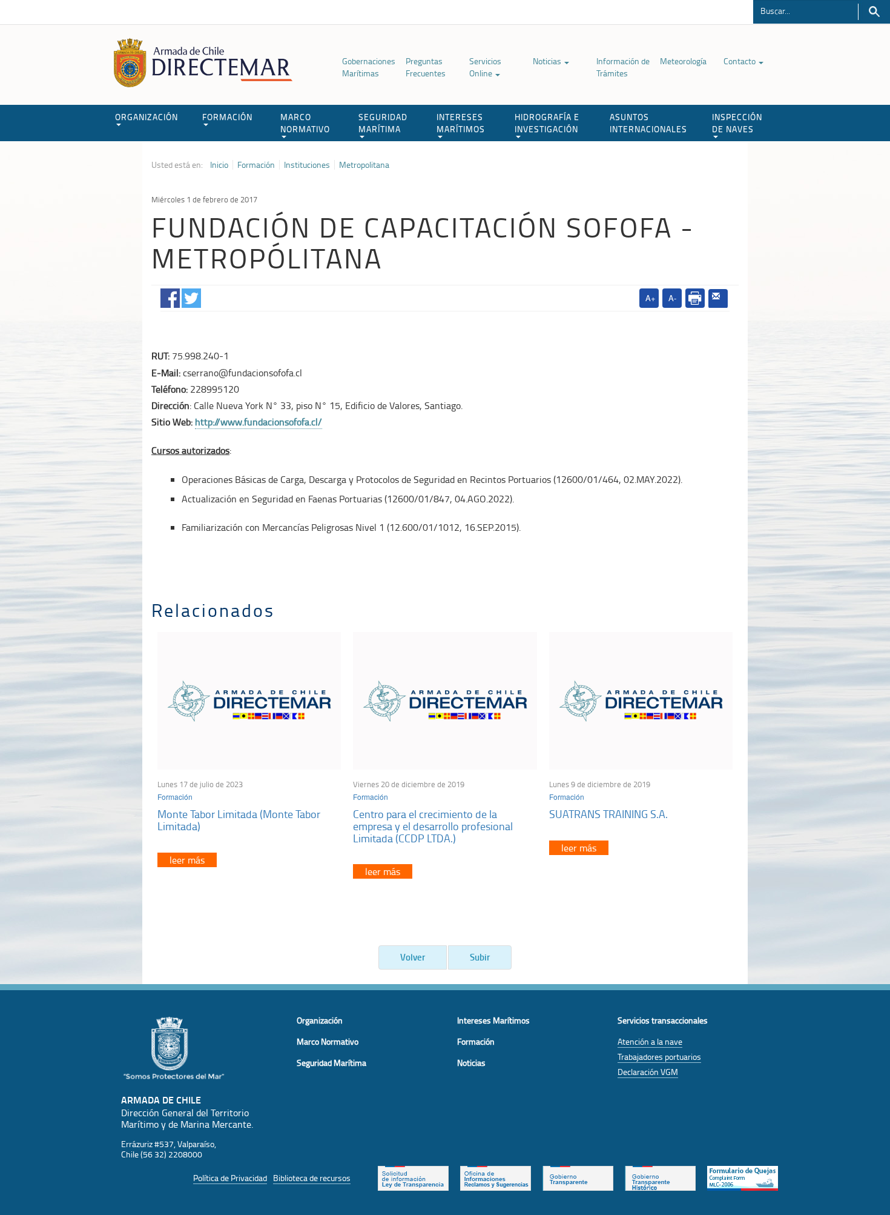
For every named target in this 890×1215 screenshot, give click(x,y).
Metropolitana (364, 165)
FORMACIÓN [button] (227, 116)
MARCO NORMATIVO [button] (305, 123)
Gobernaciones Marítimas (368, 67)
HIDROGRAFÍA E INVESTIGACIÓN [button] (547, 123)
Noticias (548, 61)
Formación (256, 165)
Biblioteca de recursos (312, 1177)
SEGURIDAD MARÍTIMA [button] (382, 123)
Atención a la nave (650, 1041)
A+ (650, 298)
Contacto (740, 61)
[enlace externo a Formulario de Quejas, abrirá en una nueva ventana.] (742, 1177)
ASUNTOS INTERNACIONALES (648, 123)
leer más (187, 860)
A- (672, 298)
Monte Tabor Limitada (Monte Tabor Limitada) (238, 820)
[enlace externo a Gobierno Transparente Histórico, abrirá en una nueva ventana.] (660, 1177)
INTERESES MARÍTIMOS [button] (461, 123)
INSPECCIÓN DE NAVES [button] (737, 123)
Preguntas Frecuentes (426, 67)
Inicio (219, 165)
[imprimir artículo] (695, 298)
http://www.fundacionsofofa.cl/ (258, 421)
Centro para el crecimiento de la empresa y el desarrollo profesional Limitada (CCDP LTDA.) (433, 826)
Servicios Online (485, 67)
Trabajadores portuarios (659, 1056)
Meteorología (683, 61)
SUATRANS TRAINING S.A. (608, 814)
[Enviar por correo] (718, 298)
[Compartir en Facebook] (170, 296)
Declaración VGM (648, 1071)
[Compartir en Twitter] (191, 296)
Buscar (874, 12)
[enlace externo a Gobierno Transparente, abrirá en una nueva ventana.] (577, 1177)
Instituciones (307, 165)
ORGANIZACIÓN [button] (146, 116)
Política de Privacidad (230, 1177)
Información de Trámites (623, 67)
